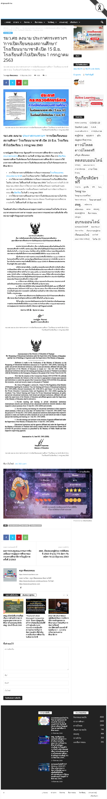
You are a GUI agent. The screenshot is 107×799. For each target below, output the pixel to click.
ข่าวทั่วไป (77, 738)
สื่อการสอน (38, 22)
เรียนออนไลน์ (82, 234)
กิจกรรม (27, 22)
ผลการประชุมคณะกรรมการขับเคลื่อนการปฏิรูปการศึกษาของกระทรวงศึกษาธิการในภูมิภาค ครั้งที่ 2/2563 (17, 555)
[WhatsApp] (25, 82)
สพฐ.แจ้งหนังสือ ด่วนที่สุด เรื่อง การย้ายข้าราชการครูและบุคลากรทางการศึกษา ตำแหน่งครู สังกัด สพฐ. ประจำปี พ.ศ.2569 (13, 620)
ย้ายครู (77, 173)
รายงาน (78, 187)
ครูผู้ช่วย (79, 135)
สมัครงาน (88, 205)
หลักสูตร (78, 217)
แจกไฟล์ (95, 235)
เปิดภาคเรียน (24, 525)
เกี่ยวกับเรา (74, 22)
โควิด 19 (96, 239)
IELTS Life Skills (92, 69)
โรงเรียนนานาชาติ (36, 525)
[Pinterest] (19, 82)
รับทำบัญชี (89, 75)
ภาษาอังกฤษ (80, 169)
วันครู (100, 187)
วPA (93, 187)
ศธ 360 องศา (21, 464)
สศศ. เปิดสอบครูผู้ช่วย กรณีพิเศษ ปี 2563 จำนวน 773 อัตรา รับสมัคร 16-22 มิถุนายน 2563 (54, 553)
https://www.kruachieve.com (28, 574)
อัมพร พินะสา (95, 227)
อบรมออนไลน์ (87, 222)
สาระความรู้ (63, 22)
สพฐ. (78, 204)
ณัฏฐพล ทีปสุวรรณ (83, 140)
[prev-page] (64, 595)
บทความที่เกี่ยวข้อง (12, 595)
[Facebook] (6, 82)
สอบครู (96, 209)
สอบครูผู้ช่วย (80, 213)
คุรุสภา (90, 135)
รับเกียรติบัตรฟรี (86, 180)
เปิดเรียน (62, 156)
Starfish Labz (81, 127)
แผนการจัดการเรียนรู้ (82, 239)
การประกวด (96, 131)
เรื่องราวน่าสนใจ (79, 730)
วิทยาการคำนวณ (80, 200)
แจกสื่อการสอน (79, 742)
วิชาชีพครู (51, 22)
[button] (102, 22)
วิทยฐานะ (80, 191)
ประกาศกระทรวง (10, 156)
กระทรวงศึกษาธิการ (81, 131)
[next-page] (67, 595)
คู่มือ (99, 135)
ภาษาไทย (92, 169)
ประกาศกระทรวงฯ (34, 135)
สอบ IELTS (78, 69)
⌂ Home (8, 22)
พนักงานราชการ (89, 165)
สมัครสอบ (79, 209)
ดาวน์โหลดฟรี (84, 150)
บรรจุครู (77, 165)
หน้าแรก (5, 28)
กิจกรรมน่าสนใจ (80, 717)
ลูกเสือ (86, 187)
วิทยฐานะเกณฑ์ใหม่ (83, 196)
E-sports (77, 75)
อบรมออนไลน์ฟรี (81, 227)
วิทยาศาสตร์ (95, 200)
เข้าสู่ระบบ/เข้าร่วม (6, 3)
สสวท (88, 209)
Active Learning (81, 123)
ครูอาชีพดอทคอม (12, 75)
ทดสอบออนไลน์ (88, 160)
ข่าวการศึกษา (15, 28)
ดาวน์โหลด (84, 145)
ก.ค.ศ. (93, 127)
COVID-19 (95, 123)
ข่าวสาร (16, 22)
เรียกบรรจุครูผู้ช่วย (93, 231)
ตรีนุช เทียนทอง (82, 155)
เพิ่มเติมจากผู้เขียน (28, 595)
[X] (12, 82)
